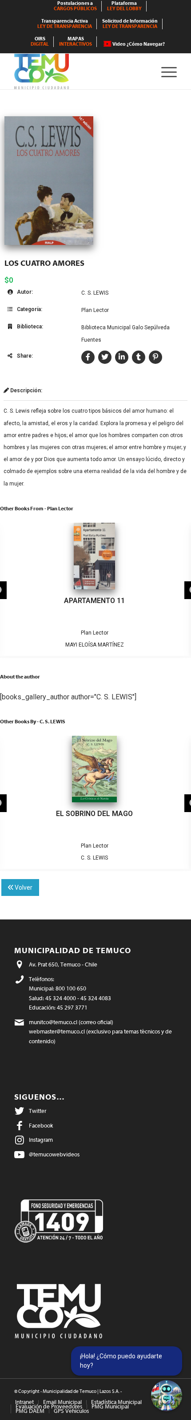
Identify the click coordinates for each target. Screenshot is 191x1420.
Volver (22, 887)
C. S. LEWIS (94, 293)
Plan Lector (95, 310)
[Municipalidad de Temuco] (79, 71)
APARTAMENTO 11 (94, 600)
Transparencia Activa (64, 23)
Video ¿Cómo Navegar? (138, 44)
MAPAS (75, 41)
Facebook (41, 1125)
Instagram (41, 1139)
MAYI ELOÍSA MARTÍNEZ (94, 645)
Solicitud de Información (130, 23)
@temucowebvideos (54, 1154)
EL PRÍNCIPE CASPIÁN (94, 813)
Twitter (37, 1111)
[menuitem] (75, 6)
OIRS (40, 41)
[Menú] (164, 71)
